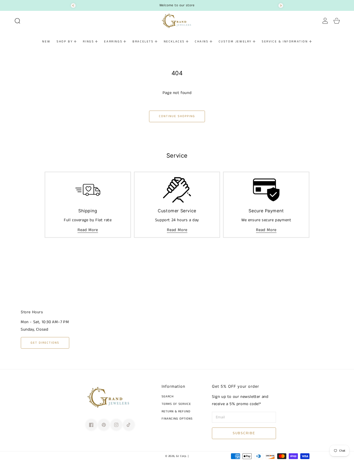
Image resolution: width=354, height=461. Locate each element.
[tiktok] (129, 425)
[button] (17, 20)
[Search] (17, 21)
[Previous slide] (73, 5)
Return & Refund (176, 412)
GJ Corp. (181, 456)
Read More (88, 230)
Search (168, 397)
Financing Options (177, 419)
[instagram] (116, 425)
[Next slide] (280, 5)
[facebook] (91, 425)
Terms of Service (176, 404)
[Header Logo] (177, 21)
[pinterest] (103, 425)
